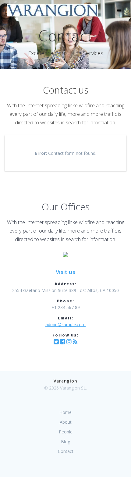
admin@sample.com (65, 324)
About (66, 422)
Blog (65, 441)
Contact (65, 451)
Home (65, 412)
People (66, 432)
